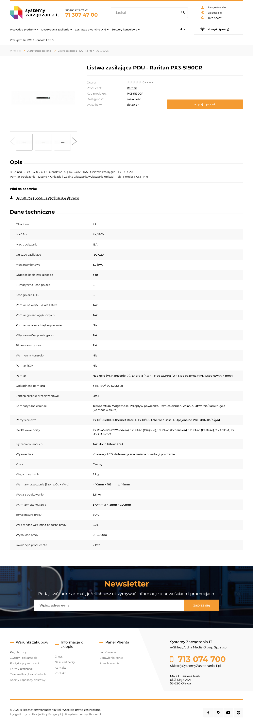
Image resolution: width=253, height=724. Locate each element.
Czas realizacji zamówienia (28, 674)
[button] (12, 142)
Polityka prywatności (24, 663)
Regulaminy (18, 652)
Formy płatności (21, 669)
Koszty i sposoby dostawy (27, 680)
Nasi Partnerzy (65, 662)
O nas (59, 656)
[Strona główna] (34, 12)
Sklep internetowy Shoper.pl (82, 714)
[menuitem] (24, 29)
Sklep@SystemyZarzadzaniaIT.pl (195, 666)
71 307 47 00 (81, 15)
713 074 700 (201, 659)
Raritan (132, 88)
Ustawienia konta (111, 658)
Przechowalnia (109, 663)
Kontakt (60, 667)
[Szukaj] (183, 12)
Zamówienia (107, 652)
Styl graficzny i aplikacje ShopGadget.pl (35, 714)
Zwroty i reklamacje (23, 658)
